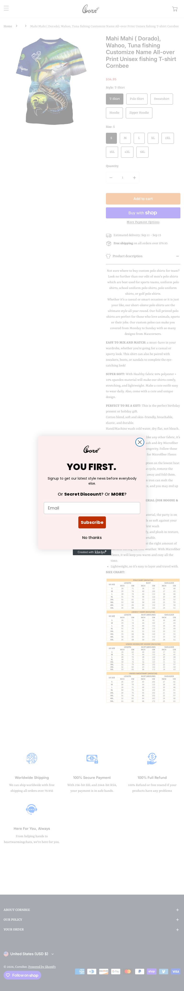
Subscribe (92, 522)
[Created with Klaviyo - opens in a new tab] (92, 552)
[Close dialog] (140, 442)
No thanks (92, 537)
